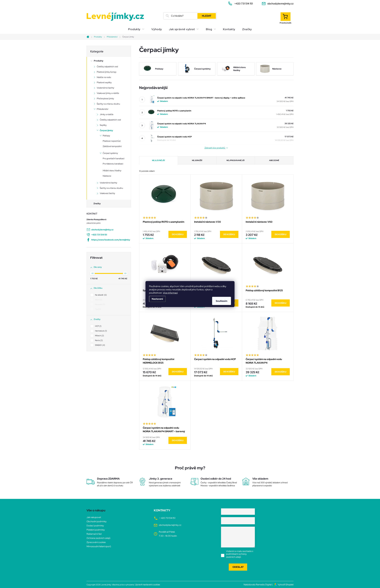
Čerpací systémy (110, 153)
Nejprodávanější (235, 160)
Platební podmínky (96, 529)
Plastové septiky (104, 82)
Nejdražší (197, 160)
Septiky (103, 125)
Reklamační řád (94, 533)
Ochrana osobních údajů (98, 538)
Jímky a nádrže (106, 114)
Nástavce (107, 176)
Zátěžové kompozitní (112, 146)
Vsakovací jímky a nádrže (108, 93)
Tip (97, 309)
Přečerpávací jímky (105, 98)
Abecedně (274, 160)
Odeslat (238, 567)
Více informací (170, 292)
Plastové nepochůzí (112, 141)
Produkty (98, 60)
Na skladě (100, 295)
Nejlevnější (158, 160)
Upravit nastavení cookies (147, 584)
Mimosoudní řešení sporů (99, 546)
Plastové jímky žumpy (106, 72)
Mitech (99, 335)
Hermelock (100, 331)
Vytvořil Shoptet (285, 584)
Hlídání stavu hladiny (112, 170)
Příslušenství (102, 109)
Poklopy (106, 135)
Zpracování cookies (96, 542)
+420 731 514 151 (99, 234)
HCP (98, 326)
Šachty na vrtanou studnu (108, 103)
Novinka (99, 304)
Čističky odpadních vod (107, 66)
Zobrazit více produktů (215, 148)
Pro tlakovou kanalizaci (113, 163)
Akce (98, 299)
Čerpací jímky (106, 130)
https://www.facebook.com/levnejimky (110, 239)
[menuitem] (136, 29)
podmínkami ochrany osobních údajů (236, 555)
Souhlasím (221, 300)
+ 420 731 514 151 (167, 518)
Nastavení (157, 298)
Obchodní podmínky (97, 521)
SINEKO (99, 345)
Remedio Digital (263, 584)
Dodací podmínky (95, 525)
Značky (97, 203)
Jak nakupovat (94, 517)
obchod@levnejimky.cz (102, 229)
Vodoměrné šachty (105, 87)
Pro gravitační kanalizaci (113, 158)
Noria (98, 340)
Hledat (206, 15)
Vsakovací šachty (107, 193)
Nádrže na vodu (104, 77)
